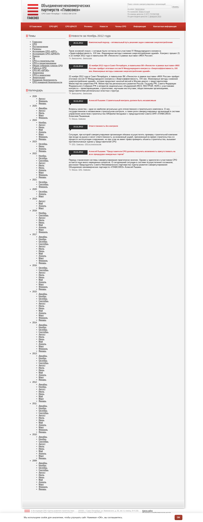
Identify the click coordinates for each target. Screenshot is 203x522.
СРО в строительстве (43, 61)
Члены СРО (120, 26)
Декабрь (43, 108)
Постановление (40, 46)
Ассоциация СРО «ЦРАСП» (46, 54)
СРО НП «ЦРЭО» (40, 70)
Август (42, 98)
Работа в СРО (39, 68)
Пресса (35, 56)
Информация (140, 26)
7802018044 (139, 9)
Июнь (41, 127)
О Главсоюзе (35, 26)
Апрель (42, 132)
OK (178, 517)
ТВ (33, 58)
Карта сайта (147, 511)
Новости (104, 26)
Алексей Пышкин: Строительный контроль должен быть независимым (122, 100)
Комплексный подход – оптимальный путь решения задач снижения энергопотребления (131, 42)
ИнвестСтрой (144, 12)
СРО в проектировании (44, 63)
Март (41, 115)
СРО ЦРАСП (71, 26)
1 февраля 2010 (154, 16)
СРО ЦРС (53, 26)
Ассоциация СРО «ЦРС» (44, 51)
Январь (42, 103)
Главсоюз (37, 42)
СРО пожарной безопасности (47, 82)
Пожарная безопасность (44, 80)
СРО (34, 44)
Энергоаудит (38, 77)
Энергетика (38, 73)
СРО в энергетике (41, 75)
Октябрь (43, 144)
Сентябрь (44, 160)
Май (41, 129)
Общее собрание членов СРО (47, 65)
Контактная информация (165, 26)
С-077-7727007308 (151, 14)
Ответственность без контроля (103, 126)
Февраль (43, 101)
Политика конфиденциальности (156, 513)
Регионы (88, 26)
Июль (41, 113)
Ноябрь (42, 122)
